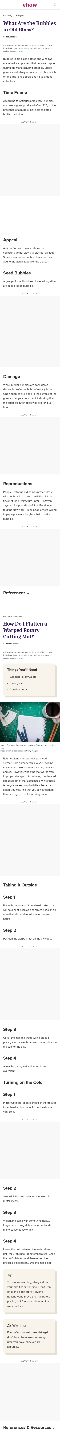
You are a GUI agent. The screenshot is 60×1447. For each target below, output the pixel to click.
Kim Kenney (11, 36)
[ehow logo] (30, 5)
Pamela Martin (12, 643)
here (20, 51)
